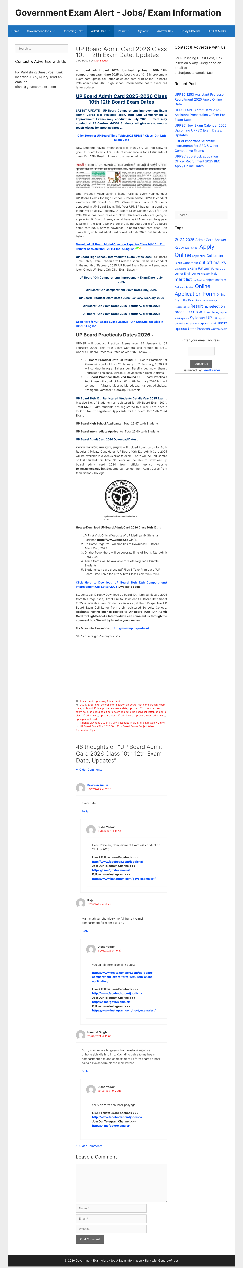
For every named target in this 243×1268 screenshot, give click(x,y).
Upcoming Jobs (73, 31)
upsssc (181, 328)
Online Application (184, 287)
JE (223, 268)
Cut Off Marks (217, 31)
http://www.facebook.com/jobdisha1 (117, 861)
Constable (190, 263)
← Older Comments (89, 769)
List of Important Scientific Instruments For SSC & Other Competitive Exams (196, 146)
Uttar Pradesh (199, 329)
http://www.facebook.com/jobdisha (117, 993)
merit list (183, 279)
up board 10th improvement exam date (105, 708)
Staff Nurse (203, 312)
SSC (192, 312)
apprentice (199, 256)
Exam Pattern (198, 268)
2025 (83, 704)
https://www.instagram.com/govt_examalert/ (124, 879)
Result (122, 31)
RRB (206, 306)
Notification (199, 280)
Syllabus (144, 31)
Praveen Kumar (97, 785)
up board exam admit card (150, 715)
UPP (215, 318)
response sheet (182, 307)
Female (216, 268)
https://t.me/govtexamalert (111, 870)
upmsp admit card (86, 719)
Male (214, 273)
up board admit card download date (110, 711)
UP (209, 317)
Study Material (190, 31)
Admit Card (98, 31)
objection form (216, 280)
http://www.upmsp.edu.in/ (131, 628)
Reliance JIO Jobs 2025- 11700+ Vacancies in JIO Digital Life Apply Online (122, 722)
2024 (180, 239)
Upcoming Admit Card (107, 701)
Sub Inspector (182, 318)
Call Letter (215, 256)
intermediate (117, 704)
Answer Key (165, 31)
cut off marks (212, 262)
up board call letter (143, 711)
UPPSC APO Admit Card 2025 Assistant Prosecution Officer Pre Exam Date (200, 115)
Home (15, 31)
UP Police (180, 323)
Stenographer (219, 312)
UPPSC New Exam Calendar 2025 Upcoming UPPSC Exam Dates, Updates (200, 130)
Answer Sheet (189, 247)
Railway (200, 300)
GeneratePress (168, 1260)
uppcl (222, 318)
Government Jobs (39, 31)
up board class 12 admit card (116, 715)
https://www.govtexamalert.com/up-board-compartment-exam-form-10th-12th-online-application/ (123, 977)
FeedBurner (211, 370)
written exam (219, 329)
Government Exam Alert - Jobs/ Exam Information (118, 12)
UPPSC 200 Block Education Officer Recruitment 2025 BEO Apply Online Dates (197, 161)
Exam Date (180, 268)
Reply (85, 811)
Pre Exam (189, 300)
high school (102, 704)
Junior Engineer (185, 273)
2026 (91, 704)
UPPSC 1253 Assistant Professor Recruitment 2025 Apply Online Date (200, 99)
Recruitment (212, 300)
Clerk (178, 263)
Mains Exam (203, 273)
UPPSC (222, 323)
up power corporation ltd (201, 323)
